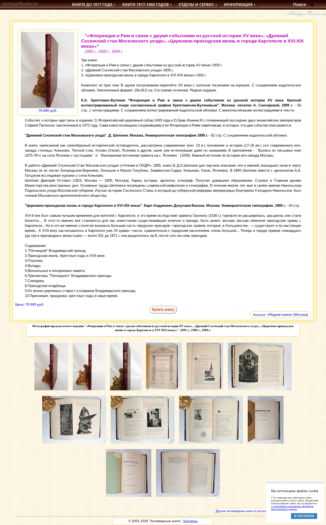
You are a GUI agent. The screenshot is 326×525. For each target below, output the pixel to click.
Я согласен (304, 516)
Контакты (190, 521)
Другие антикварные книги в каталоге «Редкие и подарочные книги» (265, 511)
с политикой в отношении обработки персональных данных (292, 507)
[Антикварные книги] (20, 5)
